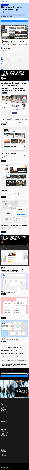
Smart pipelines (3, 405)
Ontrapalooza (2, 456)
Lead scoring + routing (3, 408)
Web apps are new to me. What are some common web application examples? (14, 353)
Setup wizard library (3, 451)
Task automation (3, 407)
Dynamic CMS (2, 430)
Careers (2, 444)
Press (1, 443)
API (1, 436)
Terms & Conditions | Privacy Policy (5, 467)
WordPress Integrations (9, 16)
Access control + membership (4, 432)
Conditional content (3, 434)
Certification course (3, 455)
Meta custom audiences (4, 425)
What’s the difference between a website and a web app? (14, 350)
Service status (2, 445)
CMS (1, 428)
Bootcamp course (3, 454)
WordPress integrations (4, 435)
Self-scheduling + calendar (4, 406)
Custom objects (3, 431)
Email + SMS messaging (4, 423)
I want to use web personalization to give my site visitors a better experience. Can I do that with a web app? (14, 361)
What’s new (2, 449)
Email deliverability (3, 424)
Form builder (2, 433)
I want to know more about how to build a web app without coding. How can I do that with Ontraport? (14, 357)
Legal (1, 446)
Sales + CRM (2, 403)
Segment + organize (3, 404)
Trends (2, 411)
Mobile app (2, 410)
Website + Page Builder (3, 16)
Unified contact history (3, 409)
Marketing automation (4, 421)
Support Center (3, 450)
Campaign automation (3, 422)
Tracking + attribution (3, 426)
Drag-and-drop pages (3, 429)
